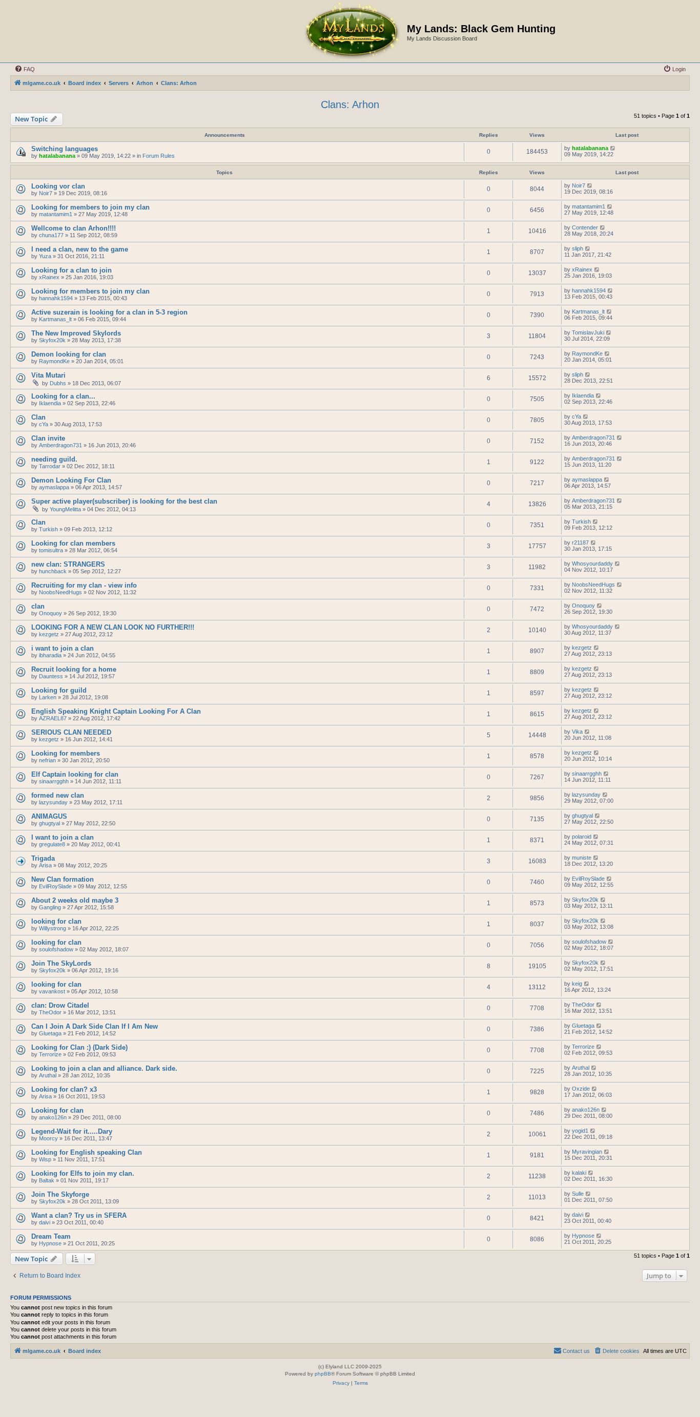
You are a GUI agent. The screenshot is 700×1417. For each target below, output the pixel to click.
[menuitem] (24, 69)
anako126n (53, 1117)
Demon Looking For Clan (71, 480)
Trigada (43, 858)
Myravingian (587, 1152)
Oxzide (581, 1089)
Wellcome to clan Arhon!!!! (73, 228)
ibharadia (50, 655)
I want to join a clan (62, 837)
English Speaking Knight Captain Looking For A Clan (116, 711)
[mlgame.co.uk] (351, 31)
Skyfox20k (52, 340)
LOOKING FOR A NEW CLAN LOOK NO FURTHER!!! (112, 627)
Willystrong (52, 928)
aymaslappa (54, 487)
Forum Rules (158, 156)
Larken (47, 697)
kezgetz (49, 634)
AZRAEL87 (53, 718)
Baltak (46, 1180)
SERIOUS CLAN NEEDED (71, 732)
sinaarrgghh (54, 781)
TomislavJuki (588, 332)
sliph (577, 248)
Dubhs (58, 383)
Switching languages (64, 149)
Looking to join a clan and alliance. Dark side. (104, 1068)
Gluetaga (50, 1033)
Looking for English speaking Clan (86, 1152)
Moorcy (48, 1138)
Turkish (48, 529)
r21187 (580, 542)
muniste (581, 858)
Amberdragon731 (60, 445)
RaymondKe (54, 361)
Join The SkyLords (61, 963)
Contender (585, 227)
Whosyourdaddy (592, 563)
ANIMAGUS (49, 816)
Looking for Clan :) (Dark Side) (79, 1047)
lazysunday (53, 802)
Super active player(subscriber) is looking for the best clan (124, 501)
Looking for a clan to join (71, 270)
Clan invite (48, 438)
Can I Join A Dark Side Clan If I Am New (94, 1026)
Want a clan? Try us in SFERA (79, 1215)
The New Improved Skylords (76, 333)
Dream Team (51, 1236)
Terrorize (50, 1054)
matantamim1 (55, 214)
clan (38, 606)
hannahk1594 (56, 298)
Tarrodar (49, 466)
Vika (577, 731)
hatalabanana (57, 156)
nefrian (47, 760)
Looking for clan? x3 (64, 1089)
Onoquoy (50, 613)
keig (577, 984)
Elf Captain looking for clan (74, 774)
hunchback (53, 571)
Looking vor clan (58, 186)
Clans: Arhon (350, 104)
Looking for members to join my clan (90, 207)
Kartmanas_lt (55, 319)
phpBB (323, 1374)
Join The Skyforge (60, 1194)
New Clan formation (62, 879)
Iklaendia (50, 403)
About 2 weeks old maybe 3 (74, 900)
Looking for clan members (73, 543)
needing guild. (54, 459)
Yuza (45, 256)
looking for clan (56, 921)
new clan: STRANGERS (68, 564)
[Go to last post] (613, 148)
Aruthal (47, 1075)
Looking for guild (59, 690)
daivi (44, 1222)
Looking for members (65, 753)
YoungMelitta (65, 509)
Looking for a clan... (63, 396)
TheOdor (50, 1012)
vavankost (52, 991)
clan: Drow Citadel (60, 1005)
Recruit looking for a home (73, 669)
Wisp (45, 1159)
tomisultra (51, 550)
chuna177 (51, 235)
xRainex (49, 277)
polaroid (581, 836)
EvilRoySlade (55, 886)
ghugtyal (49, 823)
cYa (43, 424)
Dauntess (51, 676)
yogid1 (580, 1131)
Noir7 (45, 193)
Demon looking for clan (68, 354)
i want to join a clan (62, 648)
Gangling (50, 907)
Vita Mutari (48, 375)
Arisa (45, 865)
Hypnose (50, 1243)
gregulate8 (52, 844)
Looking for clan (57, 1110)
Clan (38, 417)
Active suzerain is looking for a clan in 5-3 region (109, 312)
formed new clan (57, 795)
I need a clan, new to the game (79, 249)
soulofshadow (56, 949)
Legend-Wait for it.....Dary (71, 1131)
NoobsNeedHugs (60, 592)
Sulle (578, 1194)
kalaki (579, 1173)
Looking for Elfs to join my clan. (82, 1173)
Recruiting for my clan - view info (84, 585)
